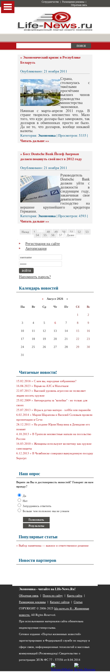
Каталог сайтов (59, 602)
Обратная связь (79, 5)
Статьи (78, 602)
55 (45, 235)
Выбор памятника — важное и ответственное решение (54, 545)
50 (63, 231)
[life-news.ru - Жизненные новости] (55, 30)
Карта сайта (74, 595)
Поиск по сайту (53, 595)
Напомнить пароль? (35, 276)
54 (37, 235)
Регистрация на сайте (42, 243)
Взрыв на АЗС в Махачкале (51, 386)
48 (48, 231)
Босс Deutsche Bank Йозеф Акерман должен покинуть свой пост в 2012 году (51, 156)
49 (56, 231)
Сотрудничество (50, 1)
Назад (25, 231)
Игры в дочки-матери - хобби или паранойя (62, 410)
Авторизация (35, 248)
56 (52, 235)
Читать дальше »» (34, 140)
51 (71, 231)
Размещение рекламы (73, 1)
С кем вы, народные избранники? (55, 381)
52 (79, 231)
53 (87, 231)
